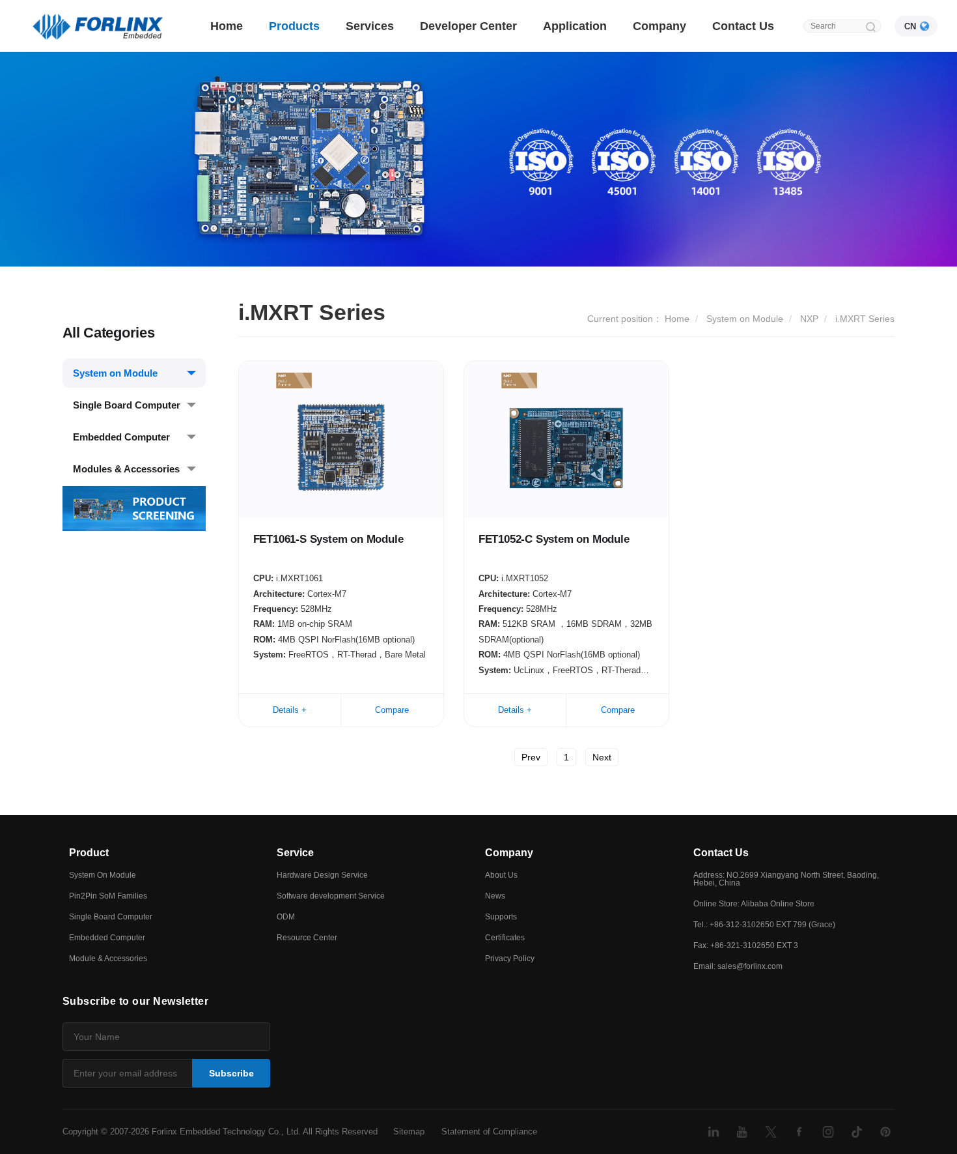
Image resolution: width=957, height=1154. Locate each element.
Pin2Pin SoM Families (108, 896)
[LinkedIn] (713, 1132)
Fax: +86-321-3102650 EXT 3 (745, 945)
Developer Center (468, 26)
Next (601, 757)
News (495, 896)
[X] (771, 1132)
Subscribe (231, 1073)
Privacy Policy (509, 958)
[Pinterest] (885, 1132)
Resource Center (307, 937)
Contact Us (743, 26)
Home (226, 26)
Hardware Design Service (322, 875)
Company (659, 26)
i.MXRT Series (865, 318)
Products (294, 26)
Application (575, 26)
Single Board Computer (126, 405)
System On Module (102, 875)
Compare (392, 710)
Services (370, 26)
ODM (286, 916)
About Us (501, 875)
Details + (290, 710)
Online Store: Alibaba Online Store (753, 903)
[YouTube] (742, 1132)
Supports (501, 916)
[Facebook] (799, 1132)
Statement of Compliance (489, 1131)
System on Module (115, 373)
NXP (809, 318)
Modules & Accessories (126, 468)
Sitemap (408, 1131)
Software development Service (331, 896)
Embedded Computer (121, 436)
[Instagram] (828, 1132)
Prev (530, 757)
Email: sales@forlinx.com (738, 966)
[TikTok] (857, 1132)
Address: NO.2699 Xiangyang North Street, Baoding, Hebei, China (786, 879)
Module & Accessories (108, 958)
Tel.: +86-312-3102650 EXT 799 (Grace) (764, 924)
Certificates (505, 937)
